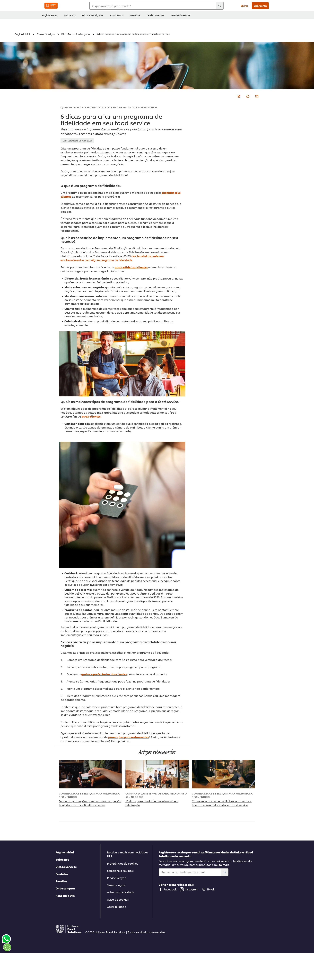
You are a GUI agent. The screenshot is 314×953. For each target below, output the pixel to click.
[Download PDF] (238, 95)
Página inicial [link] (50, 15)
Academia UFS (65, 895)
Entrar (244, 5)
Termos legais (116, 885)
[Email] (256, 95)
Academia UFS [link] (179, 15)
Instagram (192, 889)
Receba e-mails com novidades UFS (127, 854)
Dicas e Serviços (66, 867)
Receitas (61, 881)
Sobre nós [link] (70, 15)
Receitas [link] (135, 15)
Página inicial (65, 852)
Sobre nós (62, 859)
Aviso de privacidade (120, 892)
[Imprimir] (247, 95)
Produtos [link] (115, 15)
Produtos (62, 874)
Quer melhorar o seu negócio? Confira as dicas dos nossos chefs (109, 107)
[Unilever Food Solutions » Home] (51, 5)
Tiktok (211, 889)
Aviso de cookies (118, 899)
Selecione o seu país (120, 870)
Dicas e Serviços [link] (91, 15)
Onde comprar (65, 888)
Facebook (170, 889)
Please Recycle (116, 878)
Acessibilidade (116, 906)
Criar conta (260, 5)
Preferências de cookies (122, 863)
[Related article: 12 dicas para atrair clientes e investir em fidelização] (157, 774)
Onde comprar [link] (155, 15)
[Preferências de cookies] (7, 947)
